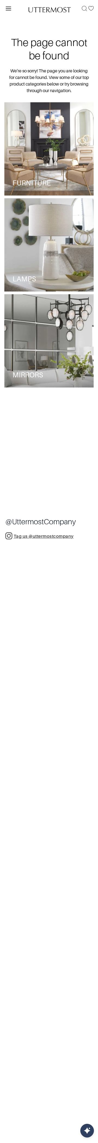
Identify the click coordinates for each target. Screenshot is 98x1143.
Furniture (32, 183)
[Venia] (49, 8)
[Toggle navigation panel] (8, 8)
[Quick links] (87, 1131)
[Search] (84, 8)
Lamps (24, 279)
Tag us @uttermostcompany (44, 536)
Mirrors (28, 375)
